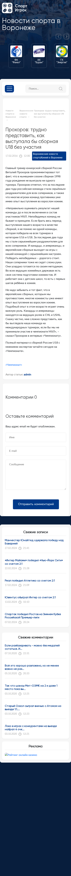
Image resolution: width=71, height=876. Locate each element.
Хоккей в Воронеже (51, 158)
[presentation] (60, 36)
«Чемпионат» (14, 364)
